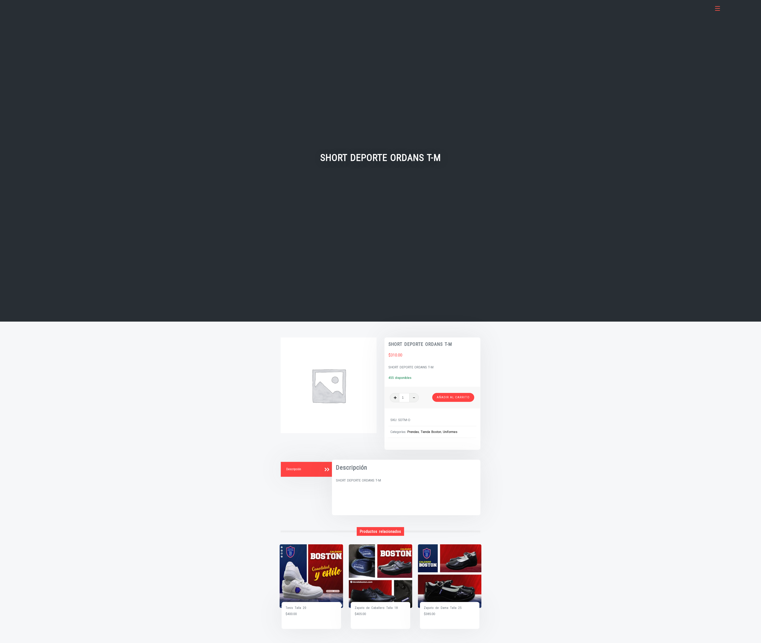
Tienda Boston (431, 432)
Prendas (413, 432)
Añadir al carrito (453, 397)
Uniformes (450, 432)
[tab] (307, 469)
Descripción (293, 469)
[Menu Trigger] (717, 8)
